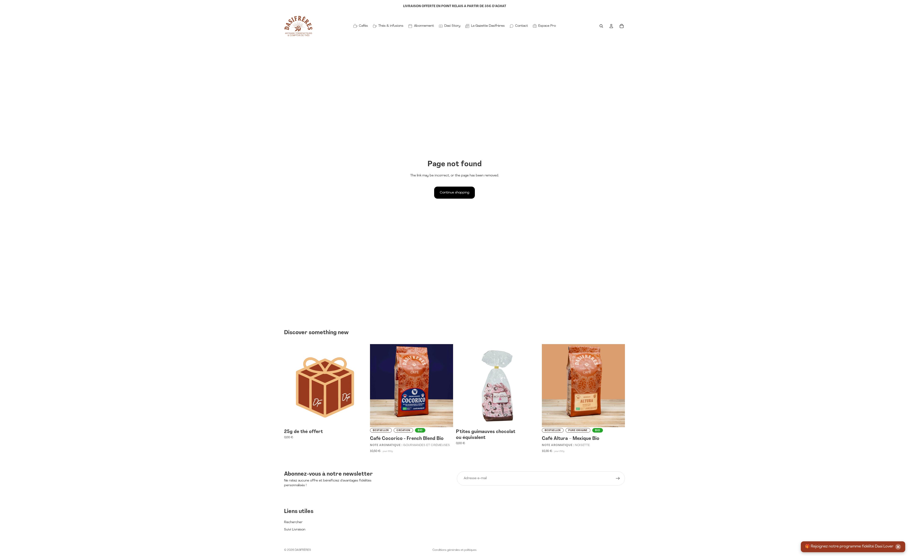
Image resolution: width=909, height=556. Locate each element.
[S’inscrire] (618, 478)
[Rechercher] (601, 26)
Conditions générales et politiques (454, 550)
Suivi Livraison (294, 529)
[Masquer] (898, 547)
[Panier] (621, 26)
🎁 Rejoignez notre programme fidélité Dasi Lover (849, 546)
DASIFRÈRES (303, 550)
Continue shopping (454, 192)
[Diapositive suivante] (446, 385)
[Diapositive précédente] (377, 385)
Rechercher (293, 522)
